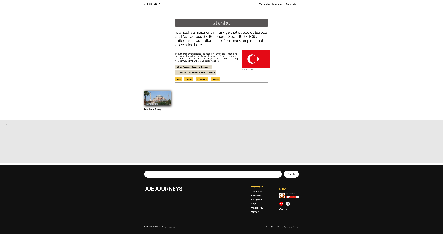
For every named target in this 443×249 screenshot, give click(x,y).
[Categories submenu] (298, 4)
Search (291, 174)
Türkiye (223, 32)
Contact (284, 209)
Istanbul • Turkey (152, 109)
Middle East (202, 79)
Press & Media (271, 227)
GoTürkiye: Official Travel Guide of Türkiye (195, 72)
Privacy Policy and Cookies (288, 227)
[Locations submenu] (283, 4)
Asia (179, 79)
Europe (189, 79)
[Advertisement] (221, 142)
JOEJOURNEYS (152, 4)
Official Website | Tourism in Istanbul (192, 67)
